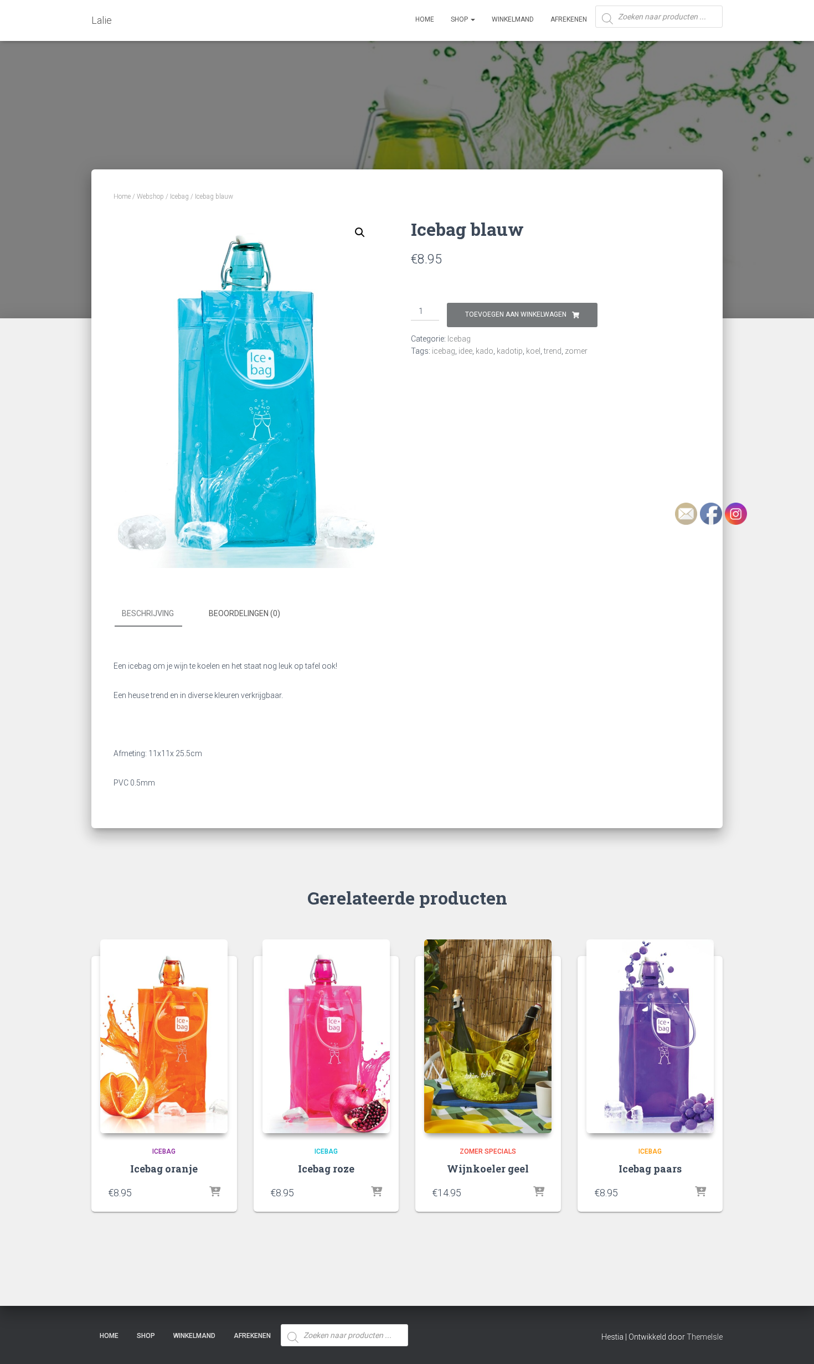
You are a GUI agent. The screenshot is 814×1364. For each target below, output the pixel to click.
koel (533, 351)
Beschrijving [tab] (148, 613)
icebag (443, 351)
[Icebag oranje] (164, 1036)
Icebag (179, 196)
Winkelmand (513, 19)
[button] (360, 232)
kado (484, 351)
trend (552, 351)
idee (465, 351)
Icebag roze (326, 1168)
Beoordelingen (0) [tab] (244, 613)
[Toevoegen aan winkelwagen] (214, 1192)
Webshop (150, 196)
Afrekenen (568, 19)
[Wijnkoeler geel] (488, 1036)
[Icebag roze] (326, 1036)
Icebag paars (650, 1168)
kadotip (510, 351)
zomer (576, 351)
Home (424, 19)
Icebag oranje (164, 1168)
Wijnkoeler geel (488, 1168)
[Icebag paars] (650, 1036)
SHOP (460, 19)
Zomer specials (488, 1151)
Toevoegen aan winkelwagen (515, 314)
